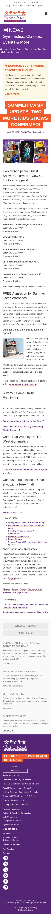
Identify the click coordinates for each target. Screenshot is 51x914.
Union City (16, 780)
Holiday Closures (10, 792)
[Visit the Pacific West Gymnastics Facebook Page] (6, 858)
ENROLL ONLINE (25, 633)
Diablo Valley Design (25, 910)
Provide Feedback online (13, 800)
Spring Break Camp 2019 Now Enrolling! (26, 522)
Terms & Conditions (39, 903)
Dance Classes (15, 539)
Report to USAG (10, 796)
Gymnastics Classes (11, 809)
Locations (13, 6)
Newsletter (28, 788)
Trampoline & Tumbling (13, 821)
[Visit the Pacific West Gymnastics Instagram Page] (6, 864)
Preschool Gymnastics (18, 536)
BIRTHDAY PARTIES (13, 694)
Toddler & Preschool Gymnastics (17, 813)
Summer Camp (35, 589)
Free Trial (24, 593)
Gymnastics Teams (11, 825)
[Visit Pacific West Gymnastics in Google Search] (6, 875)
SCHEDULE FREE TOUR (25, 626)
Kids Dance (8, 853)
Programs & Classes (16, 804)
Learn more (12, 93)
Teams (15, 589)
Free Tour (14, 766)
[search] (45, 6)
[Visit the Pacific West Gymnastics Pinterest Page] (6, 881)
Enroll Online (15, 771)
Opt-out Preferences (23, 903)
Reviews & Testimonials (13, 784)
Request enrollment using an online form (22, 421)
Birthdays (7, 833)
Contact (21, 6)
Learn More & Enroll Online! (23, 384)
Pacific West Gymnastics (32, 132)
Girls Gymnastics (10, 817)
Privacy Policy (9, 903)
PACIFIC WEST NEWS (14, 716)
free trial (12, 578)
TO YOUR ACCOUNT (24, 2)
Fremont (27, 780)
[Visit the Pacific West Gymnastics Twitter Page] (6, 869)
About (6, 6)
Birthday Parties (11, 593)
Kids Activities (8, 849)
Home (5, 49)
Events (23, 589)
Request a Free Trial (12, 512)
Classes (6, 589)
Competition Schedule (28, 792)
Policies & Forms (31, 6)
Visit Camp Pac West (12, 685)
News (41, 6)
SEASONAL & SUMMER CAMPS (19, 671)
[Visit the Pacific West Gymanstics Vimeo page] (6, 887)
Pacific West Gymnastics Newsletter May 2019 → (25, 612)
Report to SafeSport (26, 796)
